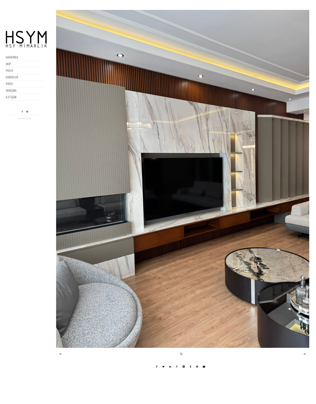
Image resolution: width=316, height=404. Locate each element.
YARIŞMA (11, 90)
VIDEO (9, 84)
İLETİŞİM (11, 97)
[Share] (156, 366)
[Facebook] (22, 112)
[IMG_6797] (182, 346)
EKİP (8, 64)
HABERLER (12, 77)
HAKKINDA (12, 57)
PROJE (9, 70)
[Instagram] (27, 112)
